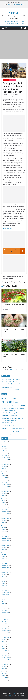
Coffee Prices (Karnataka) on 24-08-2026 (10, 389)
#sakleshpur (16, 426)
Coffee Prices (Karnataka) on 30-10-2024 (14, 305)
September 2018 (5, 637)
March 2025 (4, 477)
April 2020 (3, 603)
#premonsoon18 (20, 422)
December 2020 (5, 592)
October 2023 (4, 516)
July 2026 (3, 444)
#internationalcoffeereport (9, 413)
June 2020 (3, 599)
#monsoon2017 (4, 420)
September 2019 (5, 619)
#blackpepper (14, 96)
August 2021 (4, 574)
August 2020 (4, 597)
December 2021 (5, 565)
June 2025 (3, 471)
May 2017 (3, 673)
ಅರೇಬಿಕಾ (3, 434)
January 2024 (4, 509)
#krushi (21, 418)
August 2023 (4, 520)
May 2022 (3, 554)
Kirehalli (14, 12)
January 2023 (4, 536)
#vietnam (21, 426)
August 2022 (4, 547)
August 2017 (4, 666)
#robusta (9, 425)
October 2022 (4, 543)
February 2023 (4, 534)
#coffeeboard (4, 408)
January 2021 (4, 590)
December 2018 (5, 630)
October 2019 (4, 617)
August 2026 (4, 441)
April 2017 (3, 675)
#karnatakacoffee (9, 415)
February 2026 (4, 453)
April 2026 (3, 450)
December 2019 (5, 612)
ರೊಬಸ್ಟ (20, 434)
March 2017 (4, 677)
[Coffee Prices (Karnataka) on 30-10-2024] (14, 290)
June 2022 (3, 552)
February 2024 (4, 507)
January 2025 (4, 482)
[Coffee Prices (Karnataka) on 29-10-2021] (14, 340)
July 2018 (3, 641)
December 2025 (5, 457)
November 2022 (5, 540)
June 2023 (3, 525)
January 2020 (4, 610)
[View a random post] (25, 28)
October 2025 (4, 462)
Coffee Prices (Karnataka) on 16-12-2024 (14, 330)
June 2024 (3, 498)
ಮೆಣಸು (16, 434)
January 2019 (4, 628)
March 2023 (4, 531)
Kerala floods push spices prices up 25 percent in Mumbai (13, 277)
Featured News (12, 80)
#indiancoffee (11, 410)
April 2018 (3, 648)
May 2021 (3, 581)
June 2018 (3, 644)
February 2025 (4, 480)
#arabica (5, 398)
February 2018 (4, 653)
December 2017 (5, 657)
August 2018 (4, 639)
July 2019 (3, 621)
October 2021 (4, 570)
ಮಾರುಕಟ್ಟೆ (13, 434)
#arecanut (12, 398)
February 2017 (4, 680)
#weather (4, 428)
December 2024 (5, 484)
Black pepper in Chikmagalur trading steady (13, 282)
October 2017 (4, 662)
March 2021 (4, 585)
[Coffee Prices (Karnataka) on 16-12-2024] (14, 315)
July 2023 (3, 522)
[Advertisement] (14, 44)
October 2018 (4, 635)
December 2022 (5, 538)
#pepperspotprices (6, 423)
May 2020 (3, 601)
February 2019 (4, 626)
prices (23, 432)
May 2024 (3, 500)
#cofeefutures (15, 405)
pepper (20, 431)
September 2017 (5, 664)
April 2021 (3, 583)
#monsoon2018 (11, 420)
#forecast (21, 408)
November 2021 (5, 567)
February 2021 (4, 588)
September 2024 (5, 491)
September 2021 (5, 572)
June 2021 (3, 579)
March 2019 (4, 623)
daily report (4, 431)
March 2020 (4, 605)
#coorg (17, 408)
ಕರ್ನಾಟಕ (7, 434)
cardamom (10, 428)
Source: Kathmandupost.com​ (9, 228)
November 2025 (5, 459)
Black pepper (5, 80)
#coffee (21, 405)
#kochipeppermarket (6, 418)
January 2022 (4, 563)
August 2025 (4, 466)
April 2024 (3, 502)
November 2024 (5, 486)
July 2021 (3, 576)
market (16, 431)
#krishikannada (16, 418)
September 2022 (5, 545)
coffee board (15, 428)
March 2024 (4, 504)
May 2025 (3, 473)
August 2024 (4, 493)
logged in (10, 369)
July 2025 (3, 468)
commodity (21, 428)
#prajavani (15, 422)
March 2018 (4, 650)
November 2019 (5, 614)
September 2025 (5, 464)
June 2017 (3, 671)
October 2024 (4, 489)
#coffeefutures (12, 408)
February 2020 (4, 608)
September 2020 (5, 594)
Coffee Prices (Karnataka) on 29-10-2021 (14, 355)
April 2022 (3, 556)
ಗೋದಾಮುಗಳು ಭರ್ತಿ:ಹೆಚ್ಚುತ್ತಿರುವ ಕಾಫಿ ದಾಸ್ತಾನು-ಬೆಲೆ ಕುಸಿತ (12, 383)
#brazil (16, 402)
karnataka (9, 432)
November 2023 (5, 513)
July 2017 (3, 668)
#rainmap (3, 426)
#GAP (25, 408)
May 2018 (3, 646)
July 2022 (3, 549)
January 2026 (4, 455)
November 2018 (5, 632)
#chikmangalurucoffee (6, 405)
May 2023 (3, 527)
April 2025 (3, 475)
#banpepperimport (7, 96)
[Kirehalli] (3, 28)
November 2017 (5, 659)
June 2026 (3, 446)
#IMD (6, 410)
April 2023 (3, 529)
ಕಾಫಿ (10, 434)
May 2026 (3, 448)
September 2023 (5, 518)
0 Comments (18, 94)
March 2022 (4, 558)
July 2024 (3, 495)
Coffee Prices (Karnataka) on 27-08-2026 (14, 21)
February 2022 (4, 561)
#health (2, 410)
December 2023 (5, 511)
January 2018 (4, 655)
